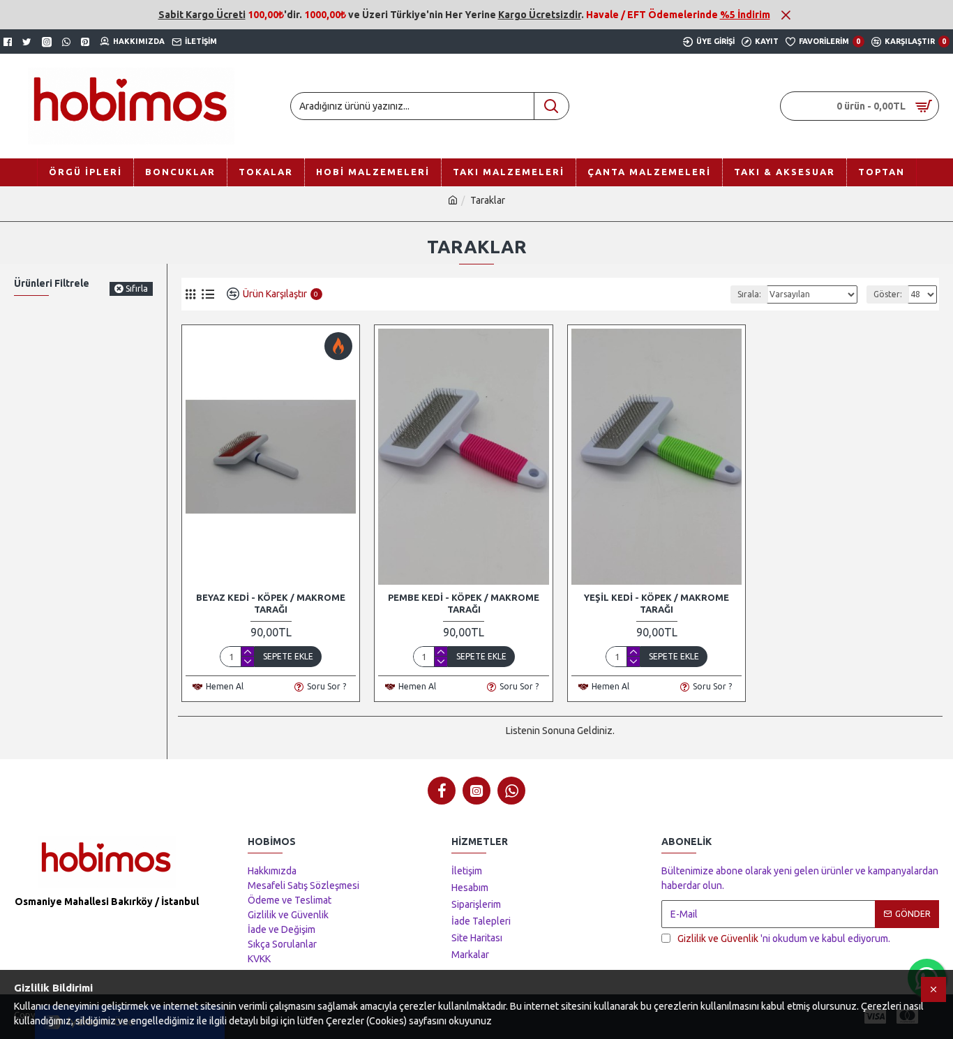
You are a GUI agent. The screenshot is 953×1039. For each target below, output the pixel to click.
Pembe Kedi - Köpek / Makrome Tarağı (463, 603)
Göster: (887, 294)
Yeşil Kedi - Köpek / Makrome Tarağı (656, 603)
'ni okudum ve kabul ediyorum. (783, 938)
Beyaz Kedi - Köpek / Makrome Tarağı (270, 603)
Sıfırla (137, 288)
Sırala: (749, 294)
